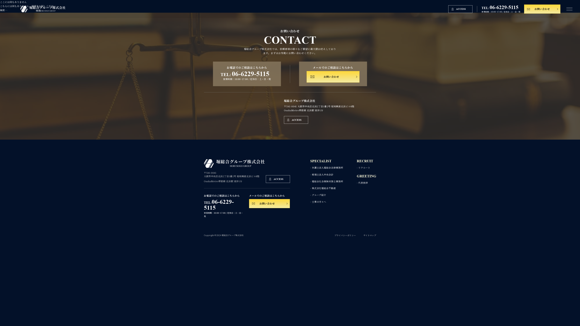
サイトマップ (369, 235)
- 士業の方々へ (318, 201)
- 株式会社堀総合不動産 (323, 188)
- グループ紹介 (318, 195)
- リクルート (363, 167)
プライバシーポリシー (345, 235)
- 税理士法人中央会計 (322, 174)
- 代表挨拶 (362, 182)
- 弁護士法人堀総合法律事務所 (326, 167)
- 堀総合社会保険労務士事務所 (326, 181)
